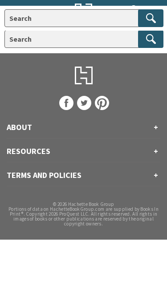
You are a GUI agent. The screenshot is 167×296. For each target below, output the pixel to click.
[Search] (150, 39)
